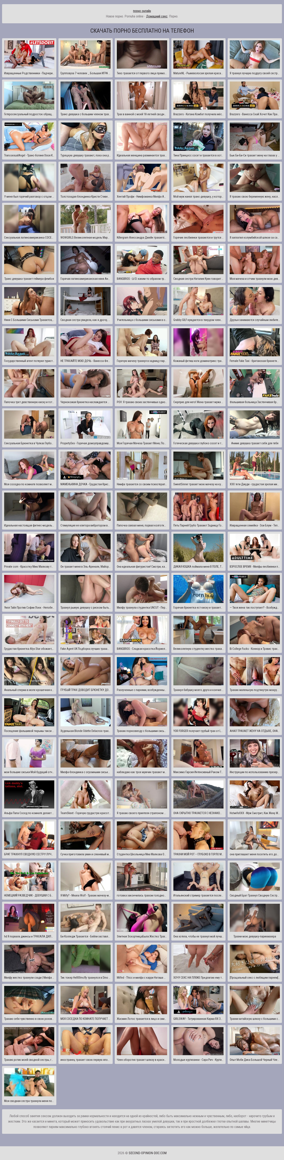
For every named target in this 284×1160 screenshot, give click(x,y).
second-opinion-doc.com (148, 1153)
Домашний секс (157, 16)
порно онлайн (142, 11)
